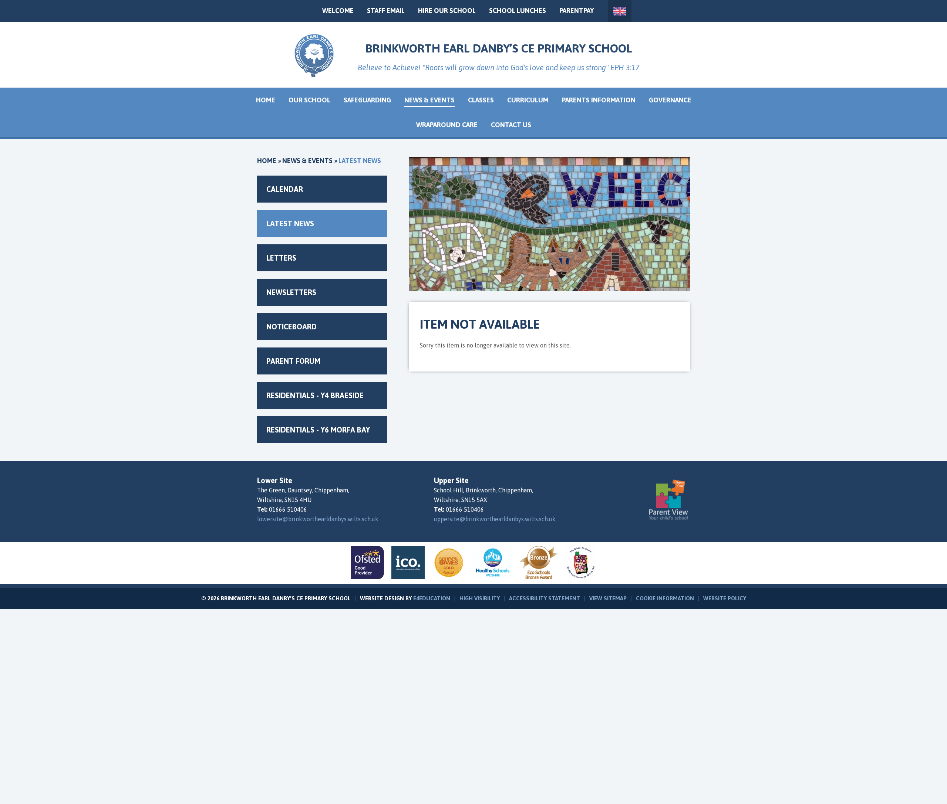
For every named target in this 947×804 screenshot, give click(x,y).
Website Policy (724, 598)
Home (266, 160)
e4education (431, 598)
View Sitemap (608, 598)
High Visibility (479, 598)
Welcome (338, 10)
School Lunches (517, 10)
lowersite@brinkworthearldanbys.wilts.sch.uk (317, 519)
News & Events (307, 160)
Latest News (359, 160)
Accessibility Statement (544, 598)
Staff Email (386, 10)
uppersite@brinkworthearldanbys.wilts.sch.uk (495, 519)
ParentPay (576, 10)
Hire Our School (447, 10)
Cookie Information (665, 598)
